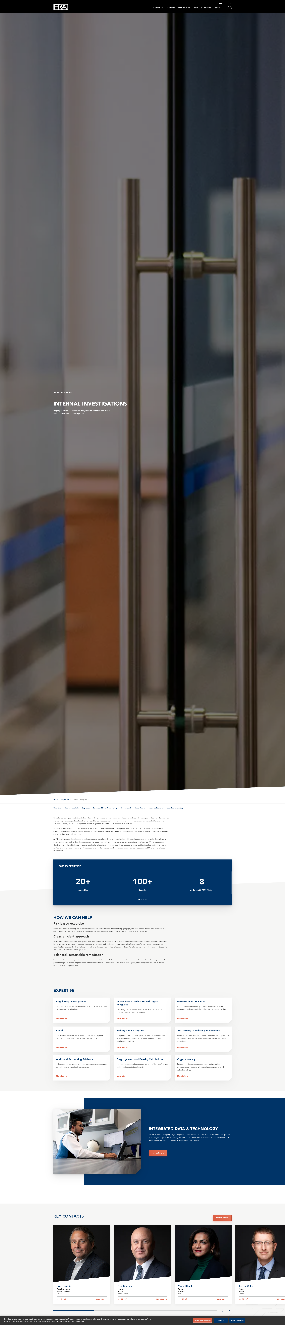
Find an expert (222, 1218)
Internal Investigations (80, 799)
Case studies (184, 8)
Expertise (65, 799)
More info (60, 1019)
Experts (171, 8)
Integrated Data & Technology (105, 808)
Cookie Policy (79, 1321)
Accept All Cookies (237, 1320)
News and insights (202, 8)
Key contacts (126, 808)
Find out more (158, 1153)
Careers (220, 3)
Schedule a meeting (175, 808)
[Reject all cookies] (281, 1320)
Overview (57, 808)
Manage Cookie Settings (202, 1320)
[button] (159, 8)
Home (55, 799)
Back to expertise (64, 392)
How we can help (72, 808)
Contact (229, 3)
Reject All (221, 1320)
